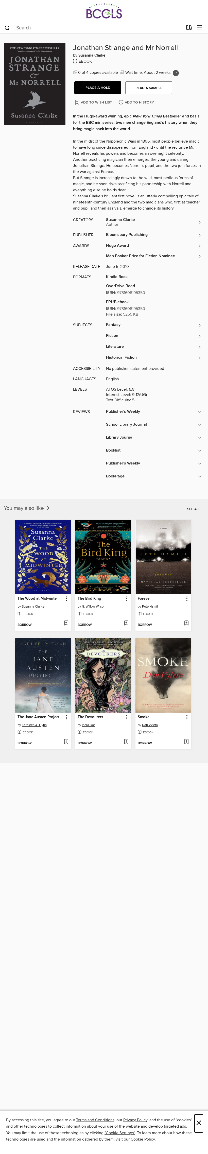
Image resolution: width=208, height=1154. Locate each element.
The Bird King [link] (89, 598)
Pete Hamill (150, 607)
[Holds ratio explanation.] (176, 73)
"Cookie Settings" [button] (120, 1132)
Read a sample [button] (148, 88)
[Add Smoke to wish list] (186, 742)
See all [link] (193, 509)
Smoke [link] (143, 717)
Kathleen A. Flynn (34, 725)
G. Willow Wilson (93, 607)
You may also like (24, 508)
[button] (97, 87)
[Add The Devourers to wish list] (126, 742)
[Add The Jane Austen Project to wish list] (66, 742)
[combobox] (93, 28)
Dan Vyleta (150, 725)
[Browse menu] (199, 27)
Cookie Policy (143, 1139)
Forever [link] (144, 598)
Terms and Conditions (95, 1120)
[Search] (7, 28)
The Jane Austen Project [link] (38, 717)
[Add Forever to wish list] (186, 623)
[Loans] (189, 28)
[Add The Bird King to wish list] (126, 623)
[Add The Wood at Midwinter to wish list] (66, 623)
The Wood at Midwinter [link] (38, 598)
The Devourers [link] (90, 717)
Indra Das (88, 725)
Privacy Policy (135, 1120)
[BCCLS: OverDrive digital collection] (104, 11)
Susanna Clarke (91, 55)
